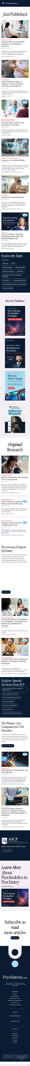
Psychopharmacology (19, 280)
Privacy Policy (6, 1055)
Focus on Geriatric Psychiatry (11, 697)
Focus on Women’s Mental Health (12, 713)
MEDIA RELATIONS (15, 998)
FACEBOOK (15, 1033)
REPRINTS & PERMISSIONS (15, 1000)
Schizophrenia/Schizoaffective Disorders (14, 284)
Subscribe (15, 937)
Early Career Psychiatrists (10, 694)
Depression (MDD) (20, 267)
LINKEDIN (15, 1038)
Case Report (5, 195)
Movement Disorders (8, 271)
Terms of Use (13, 1055)
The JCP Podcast (10, 560)
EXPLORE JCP (6, 592)
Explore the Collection (6, 886)
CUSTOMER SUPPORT (15, 1005)
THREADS (15, 1040)
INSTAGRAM (15, 1035)
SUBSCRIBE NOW (15, 1021)
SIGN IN (15, 1012)
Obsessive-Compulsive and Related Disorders (12, 276)
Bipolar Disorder (7, 267)
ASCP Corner (7, 850)
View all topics (4, 260)
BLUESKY (15, 1042)
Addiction (5, 263)
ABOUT (15, 994)
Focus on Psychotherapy (10, 705)
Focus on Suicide (7, 709)
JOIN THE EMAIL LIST (15, 1015)
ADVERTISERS (15, 996)
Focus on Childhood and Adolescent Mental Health (13, 689)
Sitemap (21, 1059)
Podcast (4, 232)
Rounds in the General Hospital (10, 158)
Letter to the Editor (7, 617)
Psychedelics (6, 280)
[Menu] (3, 3)
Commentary (5, 79)
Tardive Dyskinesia (8, 288)
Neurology (20, 271)
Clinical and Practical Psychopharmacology (8, 120)
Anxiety (14, 263)
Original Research (6, 40)
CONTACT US (15, 1002)
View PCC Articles (8, 745)
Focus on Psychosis (8, 701)
